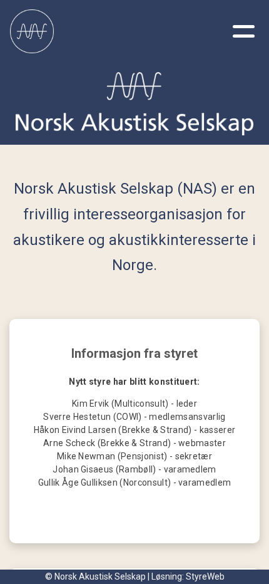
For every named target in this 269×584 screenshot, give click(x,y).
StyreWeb (205, 576)
